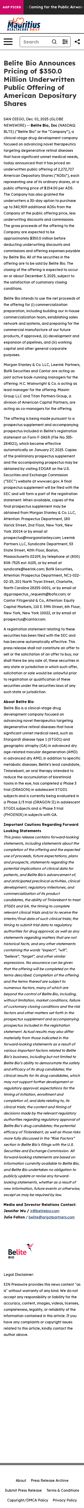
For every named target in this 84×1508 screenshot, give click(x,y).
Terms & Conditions (62, 1490)
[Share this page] (77, 41)
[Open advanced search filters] (65, 42)
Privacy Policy (65, 1500)
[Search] (54, 42)
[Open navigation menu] (8, 41)
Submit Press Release (23, 1490)
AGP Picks (12, 7)
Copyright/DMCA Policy (27, 1500)
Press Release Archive (50, 1480)
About (21, 1480)
